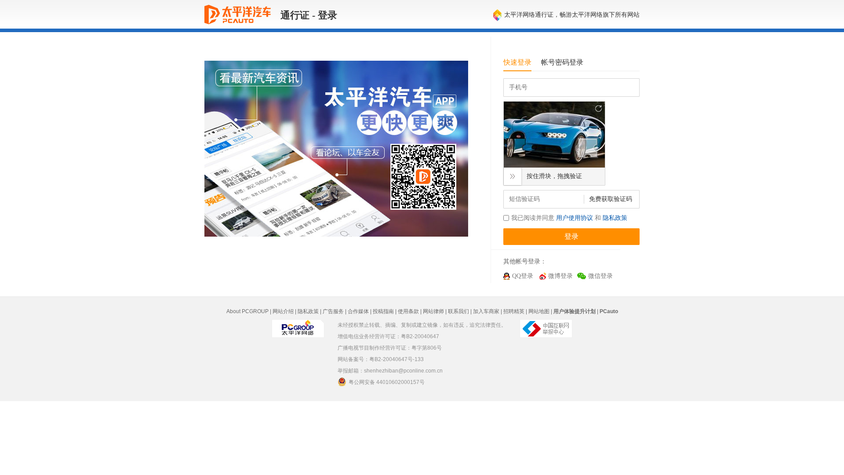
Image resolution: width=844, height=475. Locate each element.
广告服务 (333, 311)
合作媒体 (358, 311)
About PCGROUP (247, 311)
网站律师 (433, 311)
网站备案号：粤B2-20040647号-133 (381, 359)
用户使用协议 (574, 218)
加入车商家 (486, 311)
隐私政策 (615, 218)
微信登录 (600, 276)
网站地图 (538, 311)
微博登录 (560, 276)
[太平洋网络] (298, 328)
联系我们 (458, 311)
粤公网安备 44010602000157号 (387, 382)
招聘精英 (513, 311)
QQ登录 (522, 276)
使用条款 (408, 311)
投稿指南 (383, 311)
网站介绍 (283, 311)
